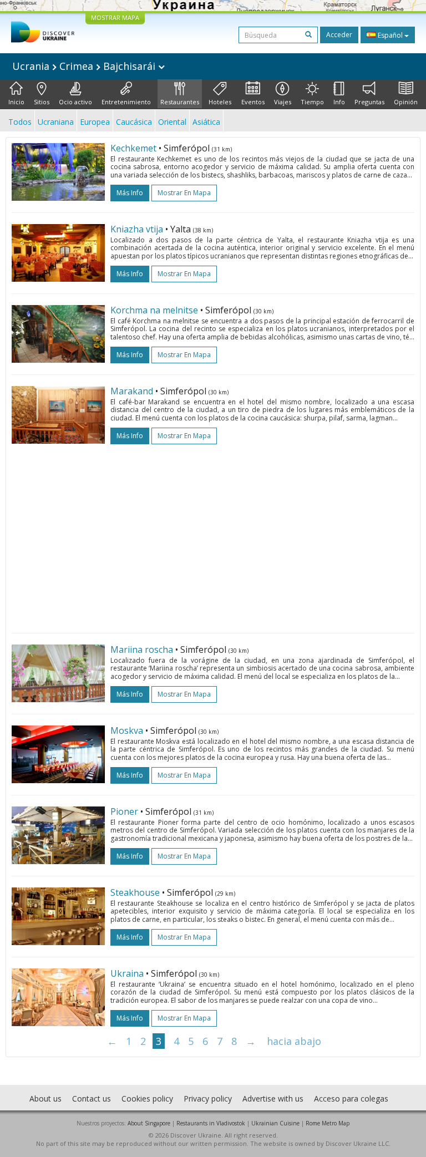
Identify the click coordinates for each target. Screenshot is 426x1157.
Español (390, 35)
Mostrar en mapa (184, 192)
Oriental (172, 121)
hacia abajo (294, 1041)
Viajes (282, 102)
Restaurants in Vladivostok (210, 1123)
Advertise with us (272, 1098)
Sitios (41, 102)
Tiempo (312, 102)
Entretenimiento (126, 102)
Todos (20, 121)
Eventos (253, 102)
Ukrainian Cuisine (275, 1123)
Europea (95, 121)
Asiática (206, 121)
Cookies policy (147, 1098)
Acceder (339, 34)
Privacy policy (208, 1098)
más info (129, 192)
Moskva (126, 730)
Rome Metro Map (327, 1123)
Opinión (406, 102)
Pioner (124, 811)
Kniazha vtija (136, 229)
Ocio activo (75, 102)
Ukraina (127, 973)
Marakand (131, 391)
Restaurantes (179, 102)
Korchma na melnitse (154, 310)
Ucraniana (56, 121)
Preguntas (369, 102)
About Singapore (149, 1123)
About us (45, 1098)
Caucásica (134, 121)
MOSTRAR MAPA (115, 17)
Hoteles (220, 102)
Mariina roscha (141, 649)
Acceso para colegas (351, 1098)
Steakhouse (135, 892)
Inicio (16, 102)
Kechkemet (133, 148)
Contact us (91, 1098)
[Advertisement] (213, 533)
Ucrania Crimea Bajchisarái (85, 66)
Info (339, 102)
